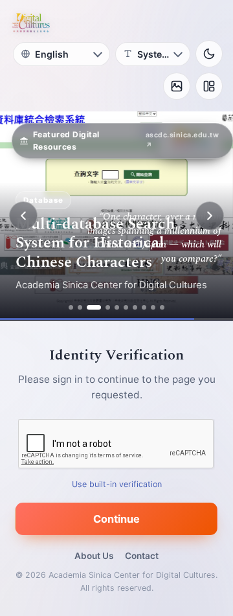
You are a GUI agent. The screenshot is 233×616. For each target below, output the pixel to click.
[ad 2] (80, 307)
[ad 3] (94, 307)
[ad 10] (162, 307)
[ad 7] (135, 307)
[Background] (176, 86)
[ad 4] (107, 307)
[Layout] (209, 86)
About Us (93, 556)
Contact (142, 556)
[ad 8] (144, 307)
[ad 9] (153, 307)
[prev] (23, 215)
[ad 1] (71, 307)
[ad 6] (126, 307)
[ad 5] (117, 307)
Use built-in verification (117, 484)
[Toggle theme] (209, 53)
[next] (209, 215)
